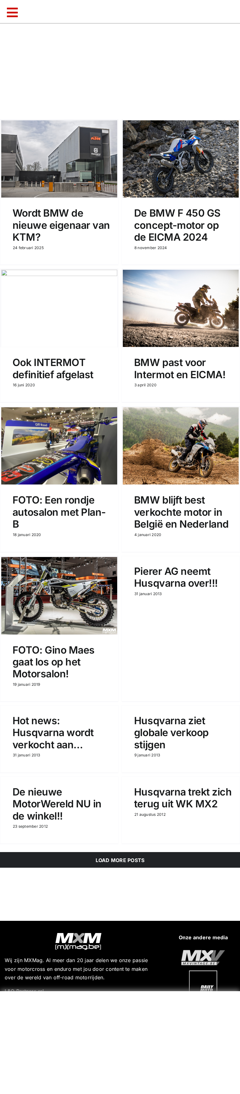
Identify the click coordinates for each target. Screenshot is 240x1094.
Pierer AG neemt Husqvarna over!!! (176, 577)
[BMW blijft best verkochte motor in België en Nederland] (181, 445)
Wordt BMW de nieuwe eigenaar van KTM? (61, 225)
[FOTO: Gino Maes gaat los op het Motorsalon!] (59, 596)
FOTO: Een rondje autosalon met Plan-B (59, 512)
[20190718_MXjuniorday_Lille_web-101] (203, 952)
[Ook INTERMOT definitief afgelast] (59, 308)
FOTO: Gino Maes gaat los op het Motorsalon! (53, 662)
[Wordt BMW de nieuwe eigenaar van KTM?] (59, 159)
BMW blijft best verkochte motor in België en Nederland (181, 512)
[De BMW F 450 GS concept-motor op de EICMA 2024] (181, 159)
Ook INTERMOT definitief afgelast (52, 368)
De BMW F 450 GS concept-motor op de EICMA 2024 (177, 225)
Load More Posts (120, 860)
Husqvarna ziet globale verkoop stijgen (171, 733)
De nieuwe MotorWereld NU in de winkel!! (57, 804)
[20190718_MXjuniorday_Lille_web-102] (203, 973)
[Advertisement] (121, 1041)
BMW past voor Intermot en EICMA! (179, 368)
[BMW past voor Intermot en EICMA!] (181, 308)
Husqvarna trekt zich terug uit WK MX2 (183, 798)
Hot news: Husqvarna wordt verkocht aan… (53, 733)
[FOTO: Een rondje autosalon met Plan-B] (59, 445)
